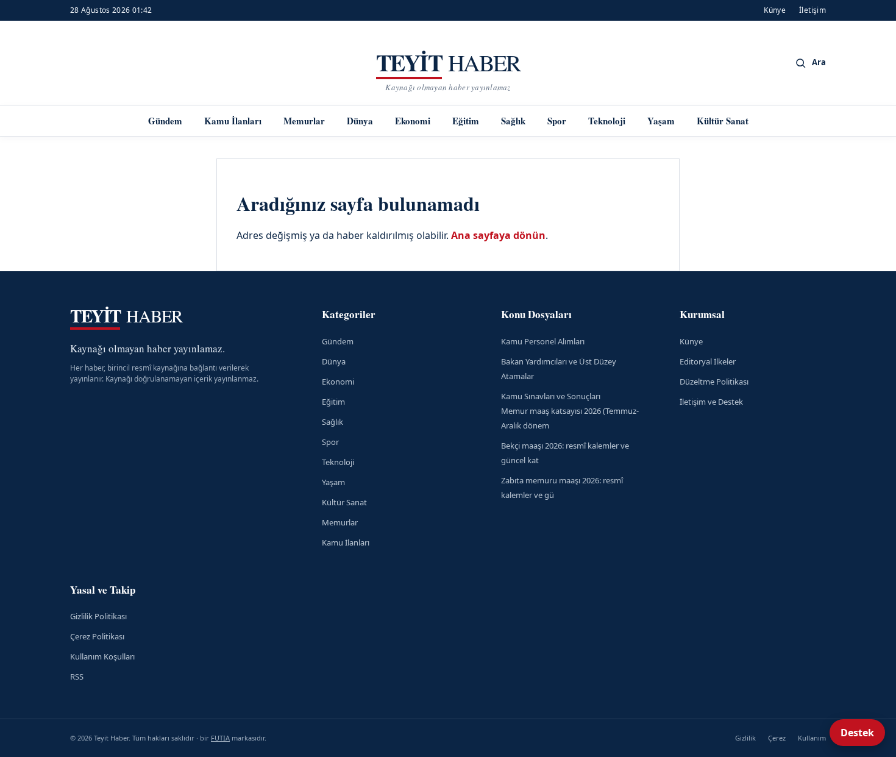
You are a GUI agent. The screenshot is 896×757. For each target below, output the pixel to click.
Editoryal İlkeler (708, 361)
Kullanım (812, 737)
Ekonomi (412, 120)
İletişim (812, 10)
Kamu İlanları (232, 120)
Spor (556, 120)
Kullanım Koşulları (102, 656)
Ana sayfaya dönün (498, 235)
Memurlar (304, 120)
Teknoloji (606, 120)
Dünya (360, 120)
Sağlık (513, 120)
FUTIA (220, 737)
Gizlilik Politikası (98, 616)
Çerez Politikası (97, 636)
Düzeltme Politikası (714, 381)
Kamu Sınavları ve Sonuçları (550, 396)
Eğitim (465, 120)
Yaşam (661, 120)
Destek (857, 732)
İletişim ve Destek (711, 401)
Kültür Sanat (722, 120)
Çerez (777, 737)
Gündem (165, 120)
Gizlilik (745, 737)
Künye (775, 10)
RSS (77, 676)
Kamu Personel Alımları (543, 341)
